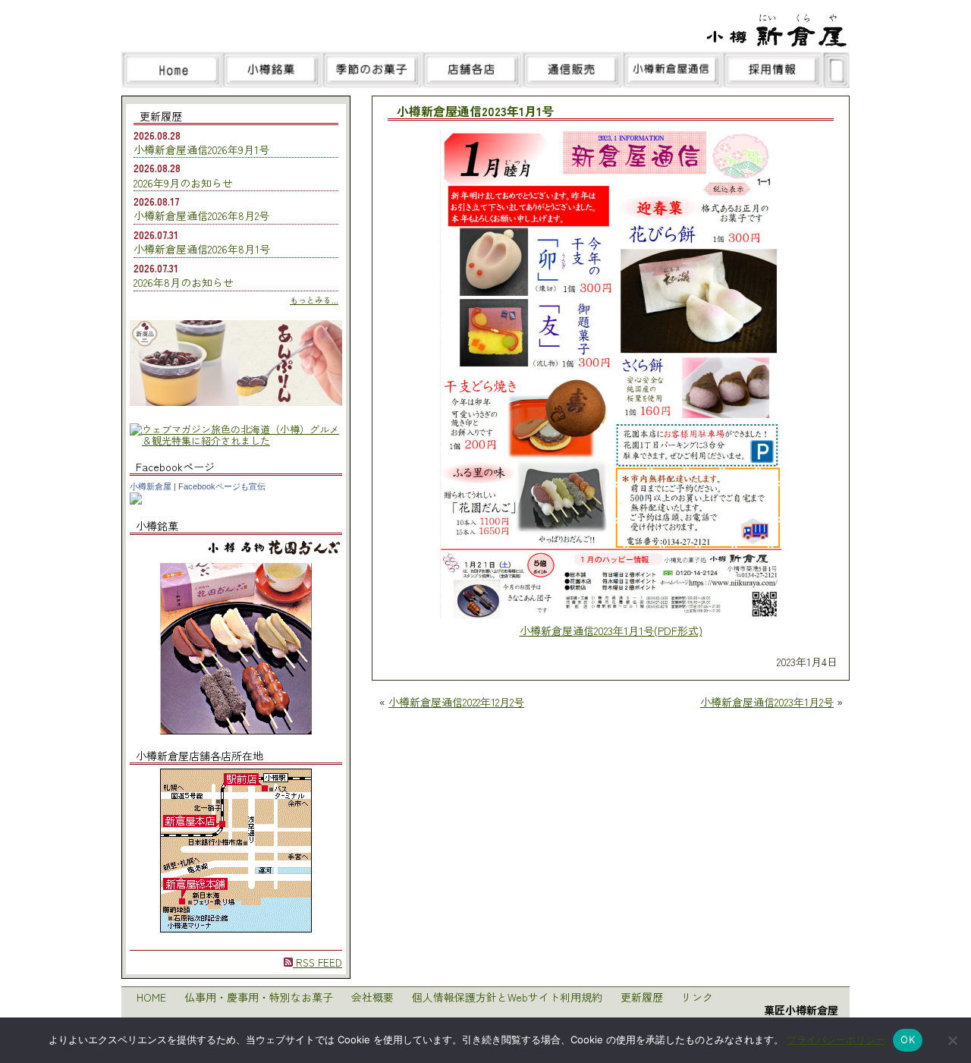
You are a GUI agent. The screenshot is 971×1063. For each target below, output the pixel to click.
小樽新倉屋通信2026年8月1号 (202, 248)
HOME (151, 997)
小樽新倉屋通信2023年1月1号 (475, 112)
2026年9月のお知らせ (183, 182)
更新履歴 (642, 997)
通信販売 (572, 70)
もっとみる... (314, 300)
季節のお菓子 (372, 70)
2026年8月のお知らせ (184, 282)
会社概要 (372, 997)
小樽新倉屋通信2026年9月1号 (201, 149)
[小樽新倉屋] (136, 500)
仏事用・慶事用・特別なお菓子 (258, 997)
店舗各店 (472, 70)
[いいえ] (952, 1040)
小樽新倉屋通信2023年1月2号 (767, 701)
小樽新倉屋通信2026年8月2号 (201, 215)
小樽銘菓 (272, 70)
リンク (697, 997)
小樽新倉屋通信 (672, 70)
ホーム (171, 70)
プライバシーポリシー (836, 1039)
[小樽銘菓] (236, 730)
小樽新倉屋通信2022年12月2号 (456, 701)
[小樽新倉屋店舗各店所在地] (236, 928)
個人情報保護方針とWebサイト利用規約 (507, 997)
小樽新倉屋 (150, 486)
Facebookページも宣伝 (222, 486)
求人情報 (772, 70)
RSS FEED (317, 962)
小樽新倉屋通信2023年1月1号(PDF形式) (611, 630)
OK (907, 1039)
